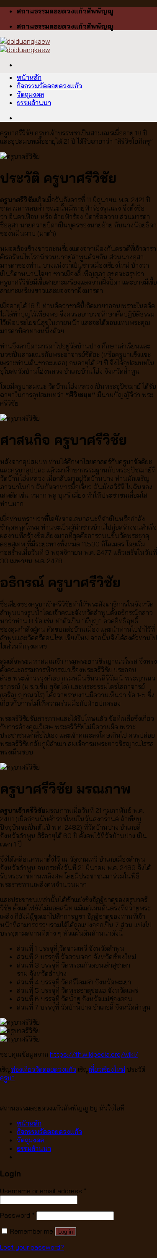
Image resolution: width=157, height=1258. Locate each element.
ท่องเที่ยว (23, 1069)
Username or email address (43, 1191)
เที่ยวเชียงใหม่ (107, 1069)
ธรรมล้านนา (34, 102)
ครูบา (7, 1077)
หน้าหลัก (29, 77)
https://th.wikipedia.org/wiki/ (94, 1054)
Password (17, 1215)
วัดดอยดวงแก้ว (55, 1069)
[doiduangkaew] (25, 45)
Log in (65, 1232)
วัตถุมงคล (30, 94)
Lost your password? (32, 1247)
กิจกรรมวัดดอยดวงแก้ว (49, 86)
